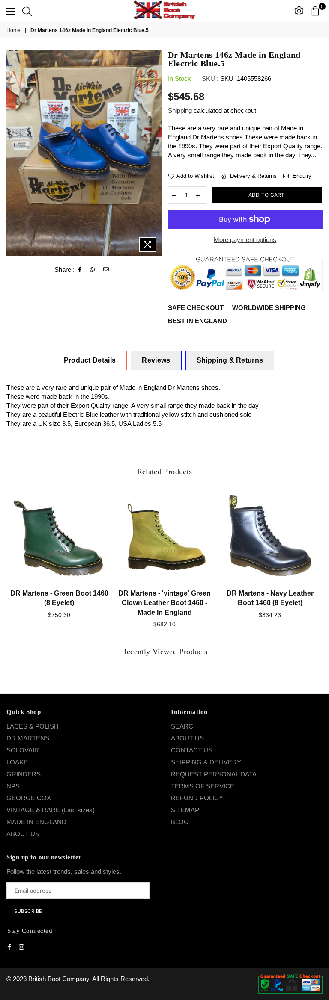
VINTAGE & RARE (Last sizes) (50, 810)
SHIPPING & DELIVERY (206, 762)
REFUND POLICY (197, 798)
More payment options (245, 239)
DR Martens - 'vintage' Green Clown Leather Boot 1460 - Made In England (164, 603)
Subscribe (28, 911)
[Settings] (299, 10)
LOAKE (17, 762)
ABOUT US (22, 834)
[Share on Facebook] (80, 270)
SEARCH (184, 726)
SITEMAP (185, 810)
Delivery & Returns (252, 176)
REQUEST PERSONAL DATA (214, 774)
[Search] (27, 10)
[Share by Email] (106, 270)
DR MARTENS (27, 738)
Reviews (156, 360)
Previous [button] (13, 565)
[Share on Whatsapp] (92, 270)
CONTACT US (191, 750)
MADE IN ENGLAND (36, 822)
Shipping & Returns (230, 360)
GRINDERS (23, 774)
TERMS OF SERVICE (202, 786)
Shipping (180, 110)
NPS (13, 786)
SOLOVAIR (22, 750)
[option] (84, 153)
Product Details (90, 360)
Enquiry (301, 176)
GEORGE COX (28, 798)
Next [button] (315, 565)
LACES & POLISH (32, 726)
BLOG (180, 822)
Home (13, 30)
